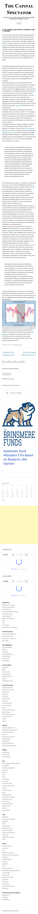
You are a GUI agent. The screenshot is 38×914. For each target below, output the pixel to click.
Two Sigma (5, 888)
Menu (19, 23)
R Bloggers (5, 881)
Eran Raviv (5, 857)
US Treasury (5, 625)
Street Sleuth (6, 658)
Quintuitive (5, 879)
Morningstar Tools (7, 828)
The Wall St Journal (7, 681)
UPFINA (4, 718)
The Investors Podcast (8, 736)
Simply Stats (5, 884)
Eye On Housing (6, 705)
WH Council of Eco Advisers (9, 627)
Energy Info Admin (7, 614)
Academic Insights (7, 687)
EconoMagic (5, 765)
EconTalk (4, 734)
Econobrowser (6, 698)
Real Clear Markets (7, 654)
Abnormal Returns (7, 647)
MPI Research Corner (8, 714)
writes (4, 74)
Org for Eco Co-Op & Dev (9, 638)
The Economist (6, 672)
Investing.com (6, 754)
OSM (3, 866)
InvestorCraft (6, 826)
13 (17, 492)
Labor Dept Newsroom (8, 618)
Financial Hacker (7, 859)
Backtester (5, 817)
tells (5, 218)
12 (12, 492)
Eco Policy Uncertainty (8, 768)
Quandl (4, 788)
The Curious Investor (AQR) (9, 730)
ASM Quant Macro (7, 846)
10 (3, 492)
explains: (23, 257)
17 (3, 494)
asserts (4, 120)
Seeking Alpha (6, 656)
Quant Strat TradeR (7, 877)
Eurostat (4, 772)
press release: (16, 141)
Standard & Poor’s (7, 799)
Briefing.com (5, 895)
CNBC (3, 669)
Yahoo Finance (6, 756)
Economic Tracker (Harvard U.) (10, 855)
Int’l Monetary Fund (7, 636)
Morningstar (5, 779)
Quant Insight (6, 872)
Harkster (4, 649)
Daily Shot (5, 696)
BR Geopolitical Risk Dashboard (11, 763)
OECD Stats (5, 781)
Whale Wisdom (6, 806)
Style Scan (5, 835)
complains (31, 95)
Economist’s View (7, 703)
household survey (30, 128)
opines (25, 189)
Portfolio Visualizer (7, 830)
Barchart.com (6, 752)
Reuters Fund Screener (8, 832)
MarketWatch (6, 899)
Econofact (5, 701)
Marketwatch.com (7, 676)
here (33, 187)
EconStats (5, 770)
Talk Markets (5, 660)
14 (22, 492)
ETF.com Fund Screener (8, 819)
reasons (18, 105)
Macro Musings (6, 739)
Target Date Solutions (8, 837)
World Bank (5, 640)
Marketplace (5, 741)
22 (26, 494)
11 (7, 492)
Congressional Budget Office (10, 611)
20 (17, 494)
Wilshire (4, 808)
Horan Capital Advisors (8, 710)
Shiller (4, 792)
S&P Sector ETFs (6, 794)
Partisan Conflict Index (8, 785)
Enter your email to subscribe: (10, 368)
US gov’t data (6, 810)
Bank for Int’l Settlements (9, 634)
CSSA (3, 850)
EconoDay (5, 897)
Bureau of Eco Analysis (8, 605)
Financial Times (6, 674)
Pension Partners (7, 716)
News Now (5, 652)
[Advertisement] (19, 525)
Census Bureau (6, 609)
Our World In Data (7, 783)
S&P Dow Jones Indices (8, 797)
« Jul (3, 500)
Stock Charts (5, 801)
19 (12, 494)
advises (10, 230)
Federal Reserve (6, 616)
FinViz (3, 823)
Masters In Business (8, 743)
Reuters (4, 678)
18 (7, 494)
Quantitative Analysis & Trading (11, 870)
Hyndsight (5, 864)
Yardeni (4, 721)
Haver (4, 707)
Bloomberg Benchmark (8, 727)
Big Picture (5, 694)
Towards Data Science (8, 886)
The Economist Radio (8, 732)
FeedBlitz (11, 379)
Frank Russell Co (6, 790)
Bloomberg (5, 667)
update (4, 45)
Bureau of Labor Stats (8, 607)
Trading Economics (7, 803)
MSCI (3, 776)
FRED (3, 774)
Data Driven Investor (8, 852)
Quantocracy (6, 875)
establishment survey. (8, 132)
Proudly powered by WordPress (10, 910)
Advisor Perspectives (8, 689)
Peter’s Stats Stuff (7, 868)
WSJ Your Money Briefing (9, 745)
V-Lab (3, 839)
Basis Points (5, 692)
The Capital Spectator (19, 9)
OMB (3, 620)
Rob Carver (5, 848)
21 (22, 494)
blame (16, 87)
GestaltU (4, 861)
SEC (3, 622)
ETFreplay (5, 821)
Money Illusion (6, 712)
